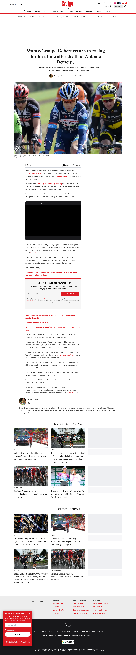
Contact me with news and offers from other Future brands (18, 629)
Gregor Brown (60, 76)
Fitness (70, 11)
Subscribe (117, 6)
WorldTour (70, 393)
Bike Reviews (97, 607)
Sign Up (17, 634)
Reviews (46, 11)
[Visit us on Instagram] (115, 3)
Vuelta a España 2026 (61, 17)
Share (30, 165)
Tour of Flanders (61, 176)
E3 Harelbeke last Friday (65, 355)
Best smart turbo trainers (81, 610)
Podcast (99, 11)
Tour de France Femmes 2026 (107, 17)
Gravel (79, 11)
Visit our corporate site (92, 649)
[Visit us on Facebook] (120, 3)
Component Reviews (100, 610)
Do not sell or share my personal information (75, 635)
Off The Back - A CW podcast (82, 17)
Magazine (88, 11)
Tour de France (58, 603)
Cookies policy (97, 631)
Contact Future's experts (51, 631)
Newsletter (77, 165)
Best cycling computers (80, 613)
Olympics (56, 613)
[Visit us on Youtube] (123, 3)
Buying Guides (58, 11)
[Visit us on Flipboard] (126, 3)
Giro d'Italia (56, 607)
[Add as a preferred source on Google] (68, 642)
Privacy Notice (31, 300)
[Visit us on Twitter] (118, 3)
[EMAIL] (29, 403)
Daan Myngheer (36, 253)
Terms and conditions (70, 631)
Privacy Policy (24, 641)
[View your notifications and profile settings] (21, 4)
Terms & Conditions (16, 642)
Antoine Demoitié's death (34, 173)
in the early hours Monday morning (49, 184)
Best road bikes (78, 603)
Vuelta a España (58, 610)
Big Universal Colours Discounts (39, 17)
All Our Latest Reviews (100, 603)
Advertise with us (50, 635)
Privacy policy (85, 631)
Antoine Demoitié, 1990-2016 (36, 323)
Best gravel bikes (78, 607)
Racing (37, 11)
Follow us (67, 165)
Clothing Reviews (99, 613)
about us (36, 631)
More (108, 11)
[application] (53, 220)
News (29, 11)
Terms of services (49, 299)
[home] (24, 11)
